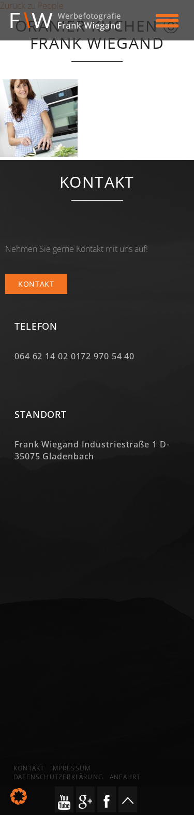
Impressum (70, 768)
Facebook (106, 799)
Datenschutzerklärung (58, 776)
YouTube (64, 799)
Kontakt (36, 284)
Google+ (85, 799)
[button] (18, 796)
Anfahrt (125, 776)
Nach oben (127, 799)
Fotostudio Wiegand (70, 21)
